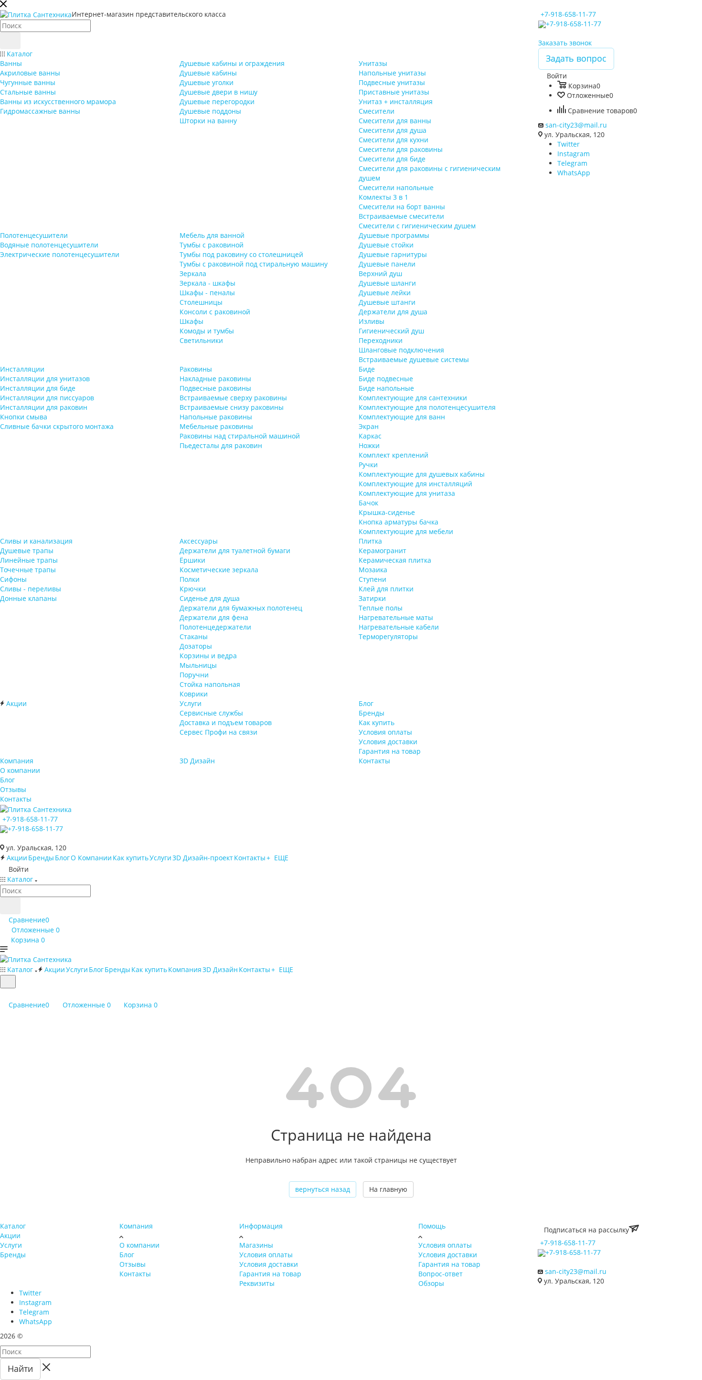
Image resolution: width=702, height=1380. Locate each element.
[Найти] (10, 40)
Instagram (573, 153)
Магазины (256, 1245)
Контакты (135, 1273)
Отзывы (132, 1264)
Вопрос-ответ (440, 1273)
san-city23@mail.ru (576, 124)
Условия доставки (268, 1264)
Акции (10, 1235)
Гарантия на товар (270, 1273)
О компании (139, 1245)
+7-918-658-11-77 (568, 14)
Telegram (572, 163)
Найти (20, 1368)
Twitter (568, 144)
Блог (126, 1254)
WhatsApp (573, 172)
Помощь (432, 1225)
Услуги (11, 1245)
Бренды (13, 1254)
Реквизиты (257, 1283)
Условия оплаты (266, 1254)
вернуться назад (322, 1189)
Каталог (13, 1225)
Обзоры (431, 1283)
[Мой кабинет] (4, 994)
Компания (136, 1225)
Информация (261, 1225)
